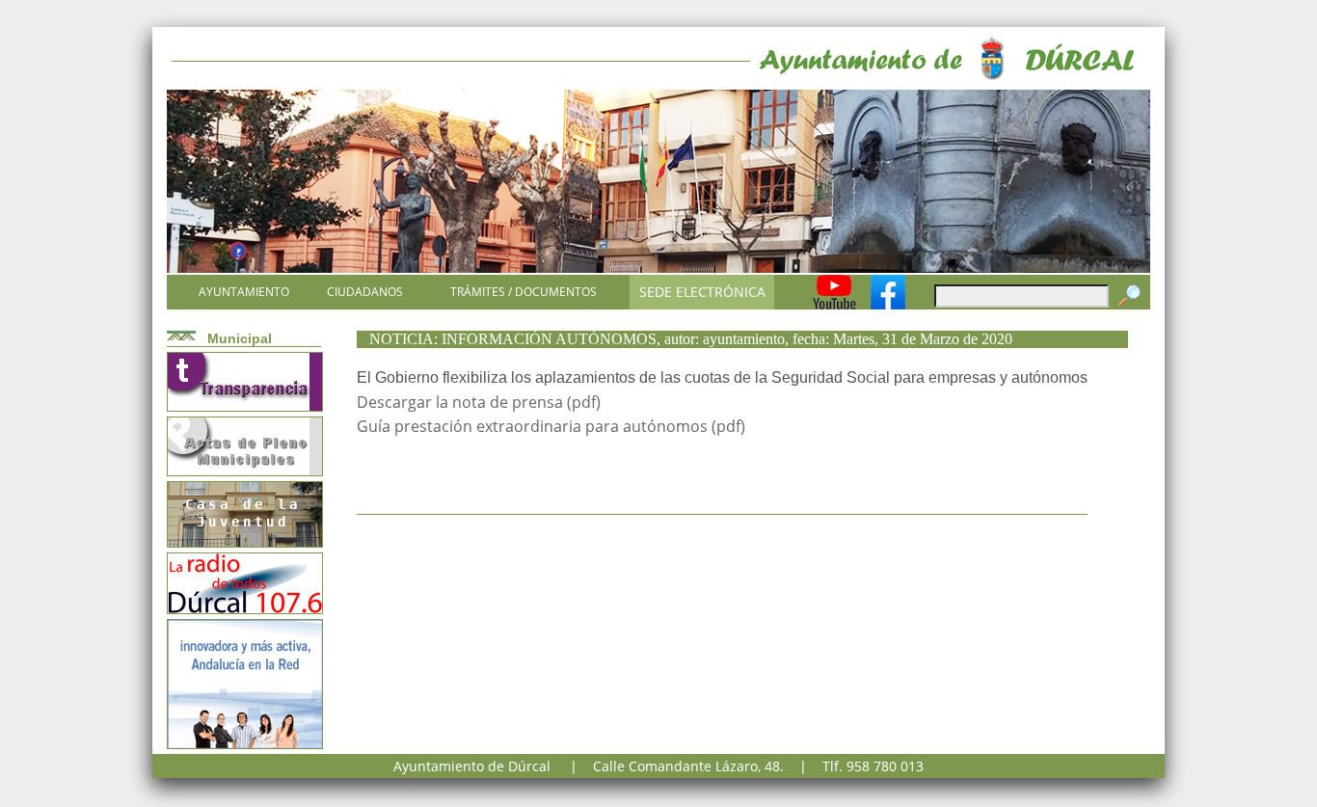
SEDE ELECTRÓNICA (702, 291)
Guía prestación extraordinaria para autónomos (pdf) (551, 426)
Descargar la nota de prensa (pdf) (479, 402)
